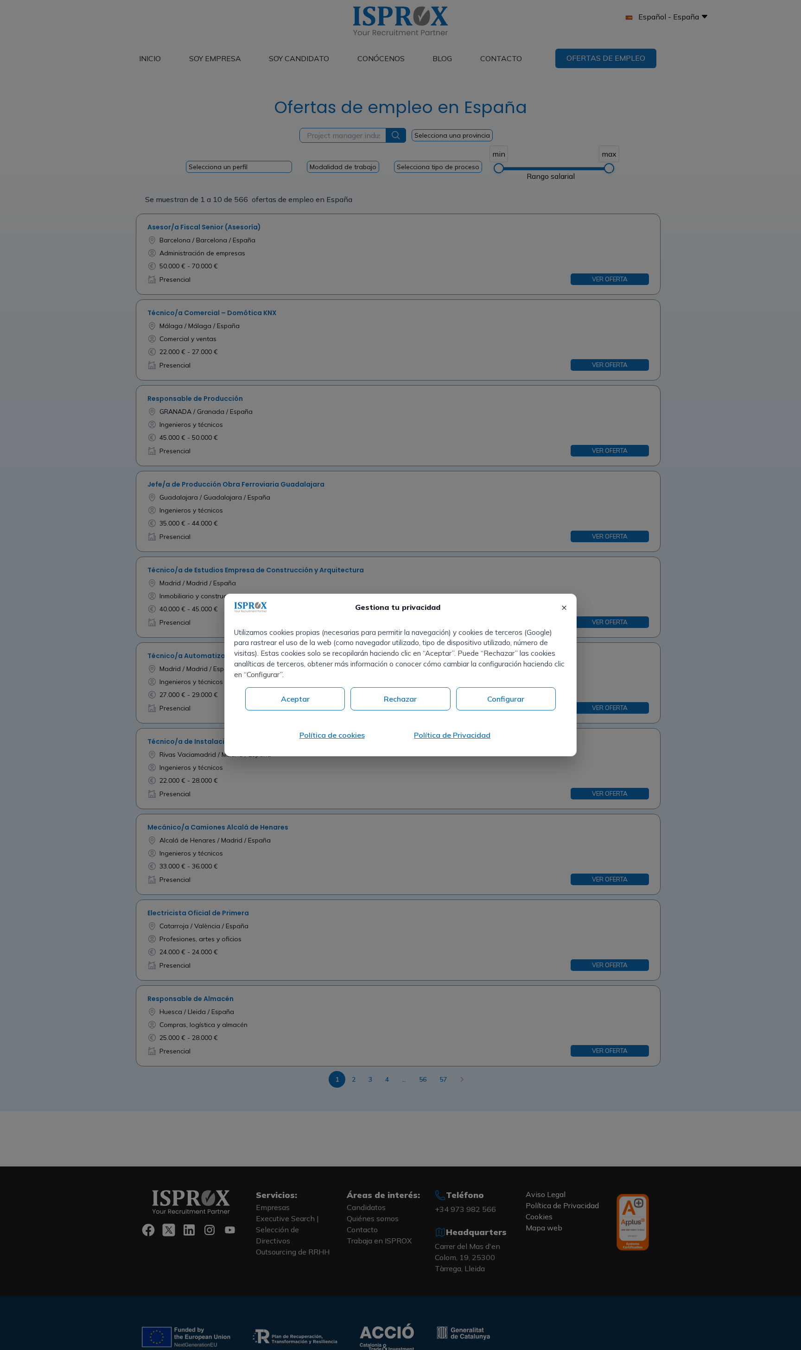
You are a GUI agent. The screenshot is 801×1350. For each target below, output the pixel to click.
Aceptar (295, 699)
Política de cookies (332, 735)
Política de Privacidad (452, 735)
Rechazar (400, 699)
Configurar (505, 699)
